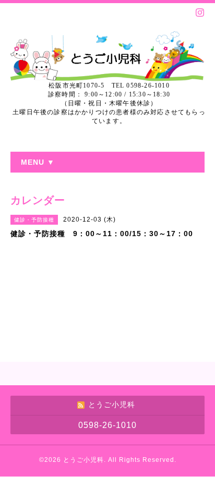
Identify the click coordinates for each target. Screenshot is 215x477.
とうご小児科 (83, 459)
